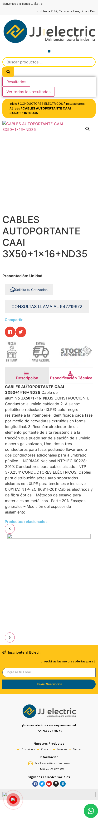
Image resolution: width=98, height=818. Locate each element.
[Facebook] (35, 784)
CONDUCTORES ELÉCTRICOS (41, 103)
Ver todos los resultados (28, 91)
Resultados (16, 81)
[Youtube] (49, 784)
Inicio (13, 103)
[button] (49, 51)
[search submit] (8, 72)
